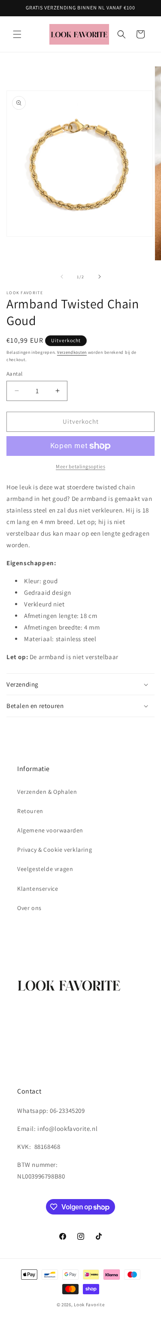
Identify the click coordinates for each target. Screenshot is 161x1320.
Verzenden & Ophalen (47, 792)
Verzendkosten (72, 352)
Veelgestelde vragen (45, 869)
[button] (17, 34)
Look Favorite (89, 1305)
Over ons (29, 908)
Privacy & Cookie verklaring (54, 849)
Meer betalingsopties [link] (80, 466)
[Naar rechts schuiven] (99, 276)
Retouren (30, 811)
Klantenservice (37, 888)
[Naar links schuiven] (61, 276)
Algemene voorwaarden (50, 830)
